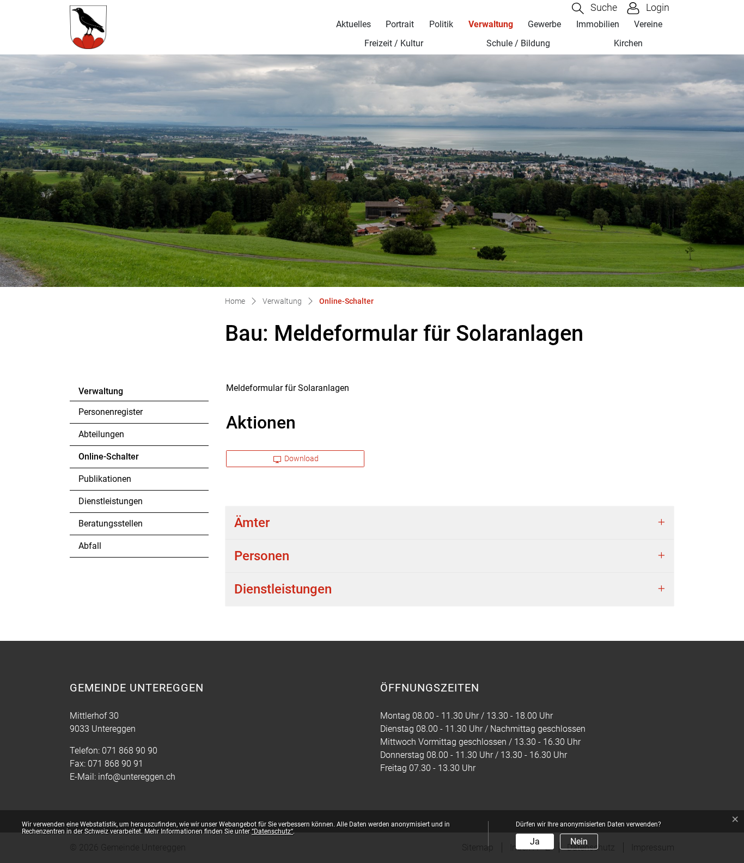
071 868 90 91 (115, 763)
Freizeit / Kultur (393, 43)
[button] (594, 8)
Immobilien (597, 24)
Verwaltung (490, 24)
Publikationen (104, 479)
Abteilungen (101, 434)
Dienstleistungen (110, 501)
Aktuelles (353, 24)
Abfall (89, 546)
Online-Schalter (108, 459)
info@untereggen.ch (136, 777)
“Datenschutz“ (272, 831)
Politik (441, 24)
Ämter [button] (252, 522)
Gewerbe (544, 24)
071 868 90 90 (129, 750)
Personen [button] (261, 556)
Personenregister (110, 412)
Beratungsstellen (110, 523)
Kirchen (628, 43)
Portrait (400, 24)
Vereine (648, 24)
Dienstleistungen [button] (283, 589)
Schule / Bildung (518, 43)
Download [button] (301, 458)
